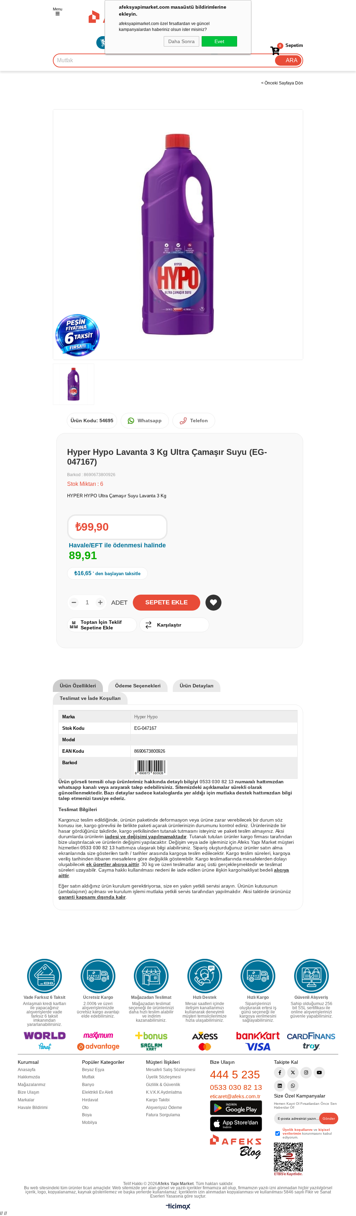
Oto (85, 1107)
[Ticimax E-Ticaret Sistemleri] (178, 1208)
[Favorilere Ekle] (213, 603)
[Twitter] (293, 1072)
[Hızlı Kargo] (258, 976)
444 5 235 (235, 1074)
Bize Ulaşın (28, 1092)
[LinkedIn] (279, 1086)
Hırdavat (90, 1099)
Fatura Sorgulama (163, 1114)
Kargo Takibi (158, 1099)
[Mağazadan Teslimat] (151, 976)
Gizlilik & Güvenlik (163, 1084)
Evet (219, 41)
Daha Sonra (181, 41)
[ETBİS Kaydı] (288, 1159)
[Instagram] (306, 1072)
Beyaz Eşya (93, 1069)
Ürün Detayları (196, 685)
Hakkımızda (29, 1077)
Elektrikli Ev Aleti (97, 1092)
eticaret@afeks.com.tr (235, 1096)
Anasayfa (26, 1069)
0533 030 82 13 (236, 1087)
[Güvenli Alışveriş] (311, 976)
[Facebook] (279, 1072)
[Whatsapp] (293, 1086)
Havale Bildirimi (33, 1107)
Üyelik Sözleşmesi (163, 1077)
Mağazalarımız (32, 1084)
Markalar (26, 1099)
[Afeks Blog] (235, 1146)
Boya (87, 1114)
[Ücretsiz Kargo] (98, 976)
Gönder (329, 1118)
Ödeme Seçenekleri (138, 685)
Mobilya (89, 1122)
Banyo (88, 1084)
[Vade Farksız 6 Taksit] (44, 976)
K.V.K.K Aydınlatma (164, 1092)
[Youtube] (319, 1072)
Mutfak (88, 1077)
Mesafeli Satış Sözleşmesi (170, 1069)
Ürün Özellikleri (78, 685)
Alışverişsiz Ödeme (164, 1107)
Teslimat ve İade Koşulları (90, 698)
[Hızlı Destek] (204, 976)
